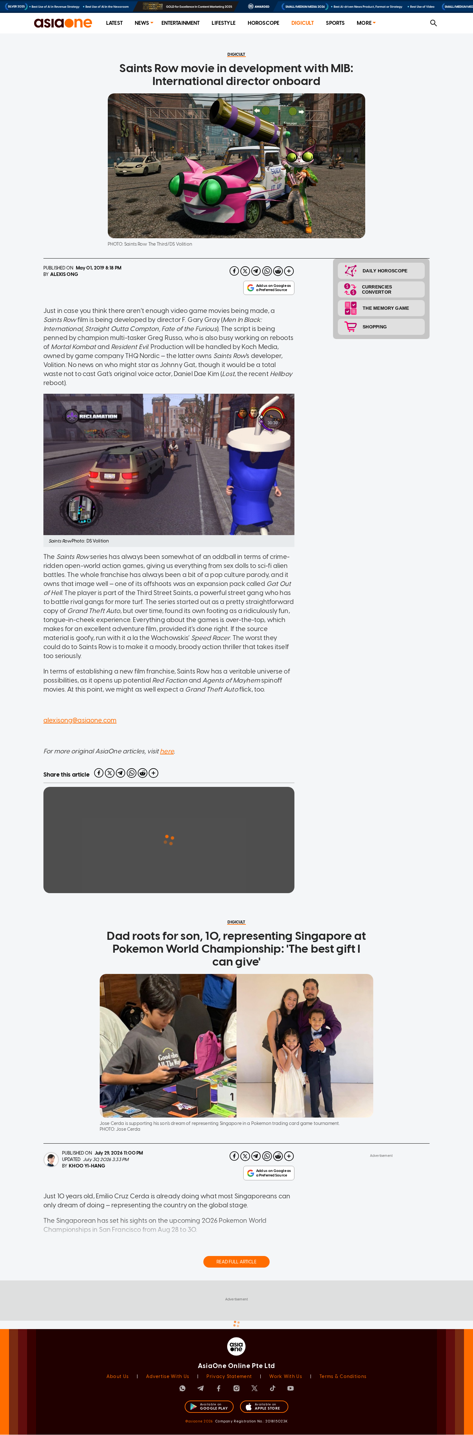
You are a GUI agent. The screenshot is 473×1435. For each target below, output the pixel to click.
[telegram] (256, 271)
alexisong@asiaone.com (79, 720)
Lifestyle (223, 23)
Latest (114, 23)
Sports (335, 23)
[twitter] (245, 271)
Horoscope (263, 23)
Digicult (303, 23)
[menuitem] (114, 23)
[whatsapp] (267, 271)
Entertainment (181, 23)
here (167, 751)
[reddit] (278, 271)
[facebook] (234, 271)
